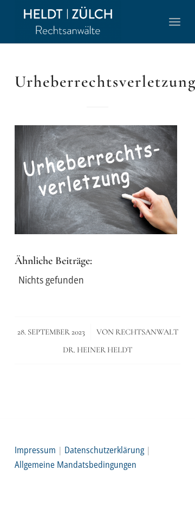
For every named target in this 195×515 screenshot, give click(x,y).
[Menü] (174, 22)
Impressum (35, 450)
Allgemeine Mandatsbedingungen (75, 465)
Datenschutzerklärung (104, 450)
